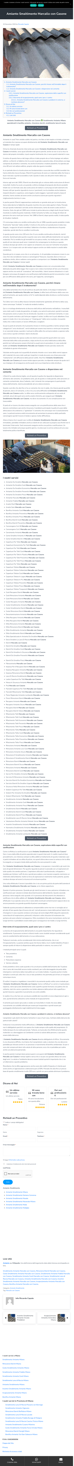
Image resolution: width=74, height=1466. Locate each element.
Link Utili (11, 115)
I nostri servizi (10, 91)
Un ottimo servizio (14, 106)
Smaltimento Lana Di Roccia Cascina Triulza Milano (24, 1421)
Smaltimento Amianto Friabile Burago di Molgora (23, 1418)
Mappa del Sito (8, 1443)
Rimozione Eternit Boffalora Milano (18, 1411)
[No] (71, 4)
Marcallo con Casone (13, 1290)
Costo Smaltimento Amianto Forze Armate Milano (23, 1428)
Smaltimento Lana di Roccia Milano (16, 1380)
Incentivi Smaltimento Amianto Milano (17, 1389)
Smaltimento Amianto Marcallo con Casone (19, 1271)
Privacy (5, 1447)
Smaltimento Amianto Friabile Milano (16, 1372)
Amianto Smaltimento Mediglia (17, 1208)
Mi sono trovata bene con (16, 109)
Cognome (40, 1132)
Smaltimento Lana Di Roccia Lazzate (18, 1415)
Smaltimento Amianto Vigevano (17, 1408)
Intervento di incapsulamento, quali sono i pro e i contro (30, 98)
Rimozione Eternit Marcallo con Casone (50, 1271)
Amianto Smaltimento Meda (16, 1205)
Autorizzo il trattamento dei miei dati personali (21, 1164)
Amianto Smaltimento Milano (17, 1192)
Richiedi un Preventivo (12, 113)
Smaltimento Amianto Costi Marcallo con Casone (30, 1276)
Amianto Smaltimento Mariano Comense (21, 1195)
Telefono (40, 1136)
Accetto (33, 5)
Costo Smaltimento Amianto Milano (16, 1368)
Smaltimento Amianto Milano (13, 1359)
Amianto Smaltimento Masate (17, 1198)
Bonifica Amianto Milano (12, 1397)
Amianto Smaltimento (17, 1288)
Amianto (6, 1263)
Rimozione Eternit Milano (12, 1364)
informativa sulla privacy (17, 1160)
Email (5, 1136)
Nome (5, 1132)
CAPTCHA (6, 1168)
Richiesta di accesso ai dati (12, 1451)
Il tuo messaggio (9, 1145)
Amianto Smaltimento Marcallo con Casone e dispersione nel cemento (32, 89)
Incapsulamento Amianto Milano (15, 1393)
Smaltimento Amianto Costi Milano (16, 1376)
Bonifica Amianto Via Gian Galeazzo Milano (21, 1434)
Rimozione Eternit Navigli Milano (17, 1431)
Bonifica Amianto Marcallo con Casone (23, 1284)
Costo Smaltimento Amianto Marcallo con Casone (21, 1274)
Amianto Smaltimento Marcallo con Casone (20, 82)
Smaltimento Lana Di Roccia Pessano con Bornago (24, 1405)
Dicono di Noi (9, 104)
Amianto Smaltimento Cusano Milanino (20, 1424)
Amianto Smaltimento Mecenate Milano (20, 1201)
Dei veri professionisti (15, 111)
